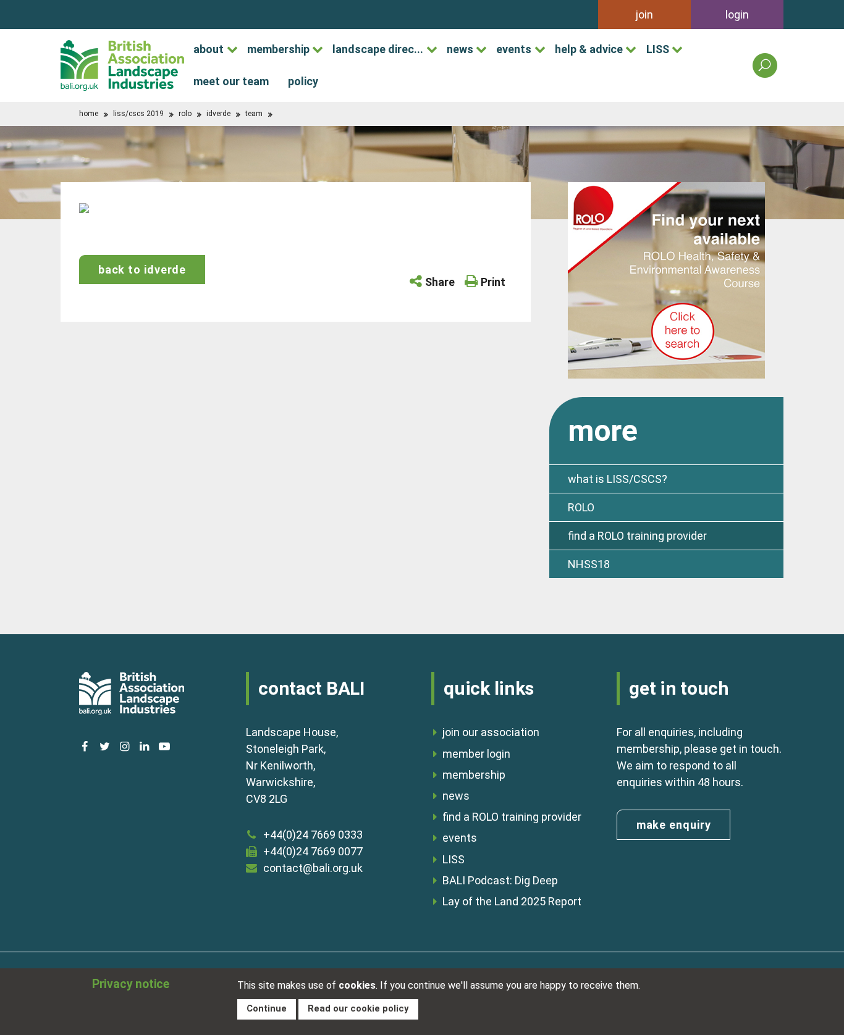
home (88, 113)
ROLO (185, 113)
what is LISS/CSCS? (617, 478)
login (737, 14)
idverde (218, 113)
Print (493, 281)
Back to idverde (142, 269)
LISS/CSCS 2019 (138, 113)
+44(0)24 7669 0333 (313, 834)
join (644, 14)
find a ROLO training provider (637, 535)
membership (278, 49)
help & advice (589, 49)
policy (303, 81)
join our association (490, 732)
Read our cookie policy (358, 1008)
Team (254, 113)
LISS (657, 49)
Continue (267, 1008)
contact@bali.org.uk (313, 867)
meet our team (231, 81)
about (208, 49)
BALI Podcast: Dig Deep (500, 880)
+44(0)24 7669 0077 (313, 851)
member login (476, 753)
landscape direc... (377, 49)
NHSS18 (589, 564)
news (460, 49)
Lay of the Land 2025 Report (511, 901)
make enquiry (673, 824)
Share (440, 281)
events (513, 49)
